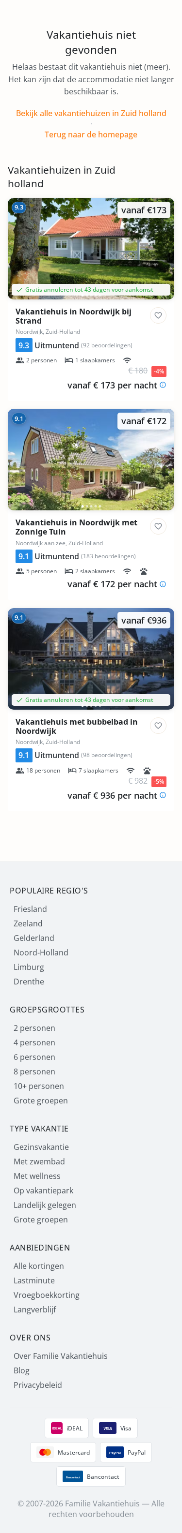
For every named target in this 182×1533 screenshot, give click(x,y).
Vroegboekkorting (47, 1295)
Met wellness (37, 1176)
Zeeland (28, 923)
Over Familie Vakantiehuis (61, 1356)
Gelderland (34, 938)
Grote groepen (41, 1100)
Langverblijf (35, 1309)
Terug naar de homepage (91, 134)
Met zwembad (39, 1161)
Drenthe (29, 981)
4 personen (34, 1042)
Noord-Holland (41, 952)
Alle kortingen (39, 1266)
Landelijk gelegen (45, 1205)
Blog (22, 1370)
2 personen (34, 1028)
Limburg (29, 967)
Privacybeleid (38, 1385)
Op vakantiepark (43, 1190)
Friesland (30, 909)
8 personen (34, 1071)
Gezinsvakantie (41, 1147)
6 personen (34, 1057)
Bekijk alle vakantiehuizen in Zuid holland (91, 113)
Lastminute (34, 1280)
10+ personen (39, 1086)
